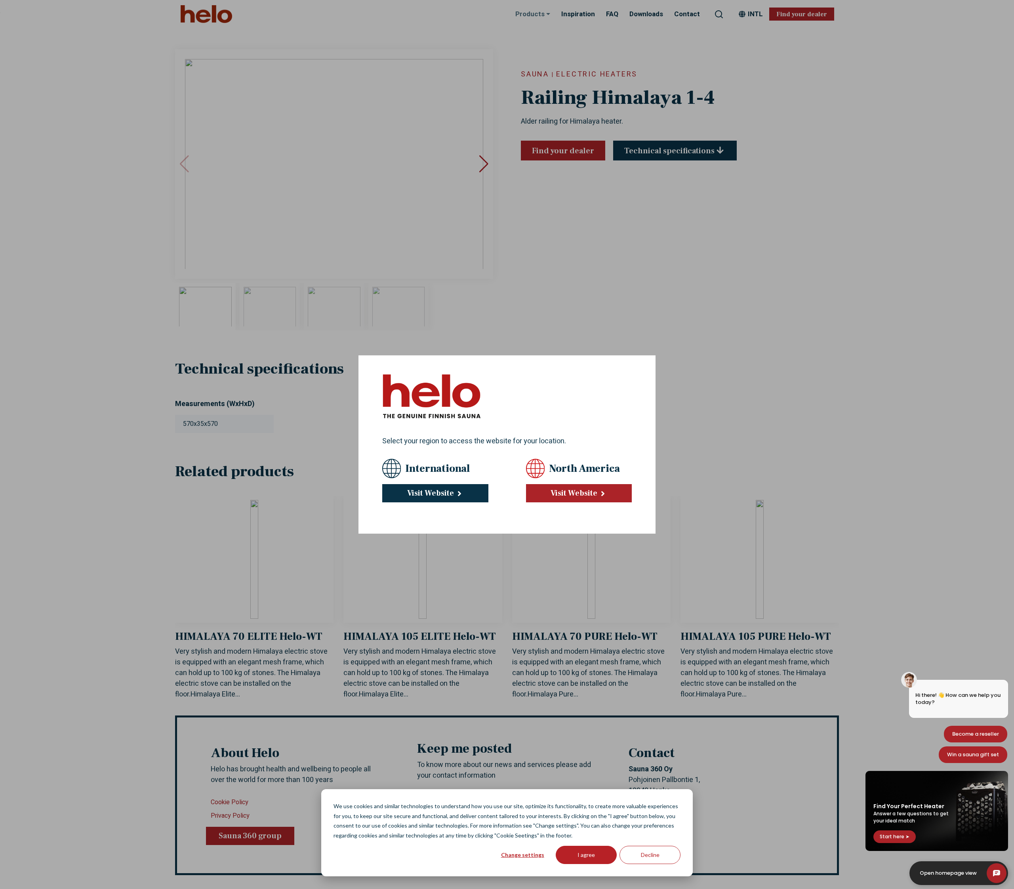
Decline (650, 854)
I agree (586, 854)
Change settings (522, 854)
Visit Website (431, 493)
